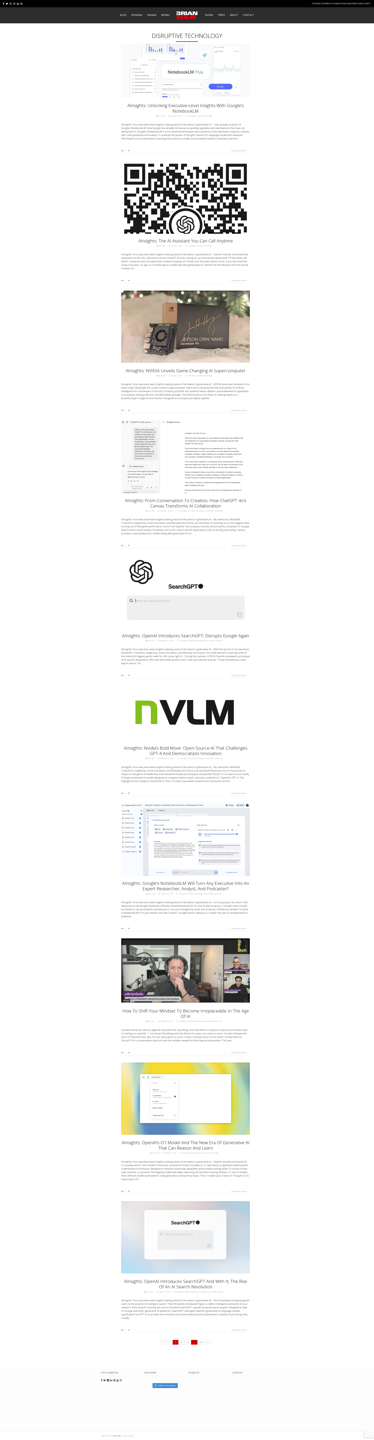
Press (221, 15)
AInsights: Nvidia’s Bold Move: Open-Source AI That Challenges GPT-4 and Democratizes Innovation (185, 750)
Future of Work (209, 511)
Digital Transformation (192, 1292)
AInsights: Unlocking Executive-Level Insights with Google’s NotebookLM (185, 108)
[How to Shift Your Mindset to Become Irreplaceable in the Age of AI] (185, 971)
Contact (248, 15)
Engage (151, 15)
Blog (123, 15)
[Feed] (21, 3)
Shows (209, 15)
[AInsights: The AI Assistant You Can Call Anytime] (185, 197)
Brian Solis (187, 15)
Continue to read (238, 150)
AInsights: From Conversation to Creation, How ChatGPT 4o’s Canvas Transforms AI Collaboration (185, 503)
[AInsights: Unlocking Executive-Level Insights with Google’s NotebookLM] (185, 71)
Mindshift (214, 1021)
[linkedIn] (18, 3)
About (234, 15)
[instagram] (11, 3)
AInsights (193, 116)
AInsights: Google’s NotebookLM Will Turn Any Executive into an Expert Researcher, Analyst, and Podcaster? (185, 886)
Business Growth (196, 1153)
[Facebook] (3, 3)
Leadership (219, 511)
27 (201, 1342)
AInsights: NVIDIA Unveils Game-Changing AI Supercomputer (185, 371)
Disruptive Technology (204, 116)
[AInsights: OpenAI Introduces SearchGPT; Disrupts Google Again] (185, 592)
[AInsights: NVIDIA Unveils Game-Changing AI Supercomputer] (185, 327)
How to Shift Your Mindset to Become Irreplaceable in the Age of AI (185, 1013)
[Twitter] (7, 3)
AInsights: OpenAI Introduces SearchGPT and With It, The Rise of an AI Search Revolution (185, 1284)
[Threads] (14, 3)
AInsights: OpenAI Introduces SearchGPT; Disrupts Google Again (185, 636)
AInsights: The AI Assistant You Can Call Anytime (185, 241)
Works (165, 15)
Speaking (136, 15)
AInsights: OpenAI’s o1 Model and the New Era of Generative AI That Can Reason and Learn (186, 1145)
